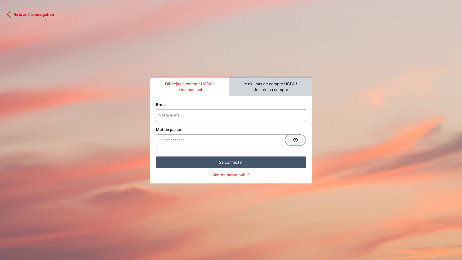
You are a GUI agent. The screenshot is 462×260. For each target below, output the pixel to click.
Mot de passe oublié (231, 174)
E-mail (161, 104)
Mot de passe (168, 129)
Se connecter (231, 162)
